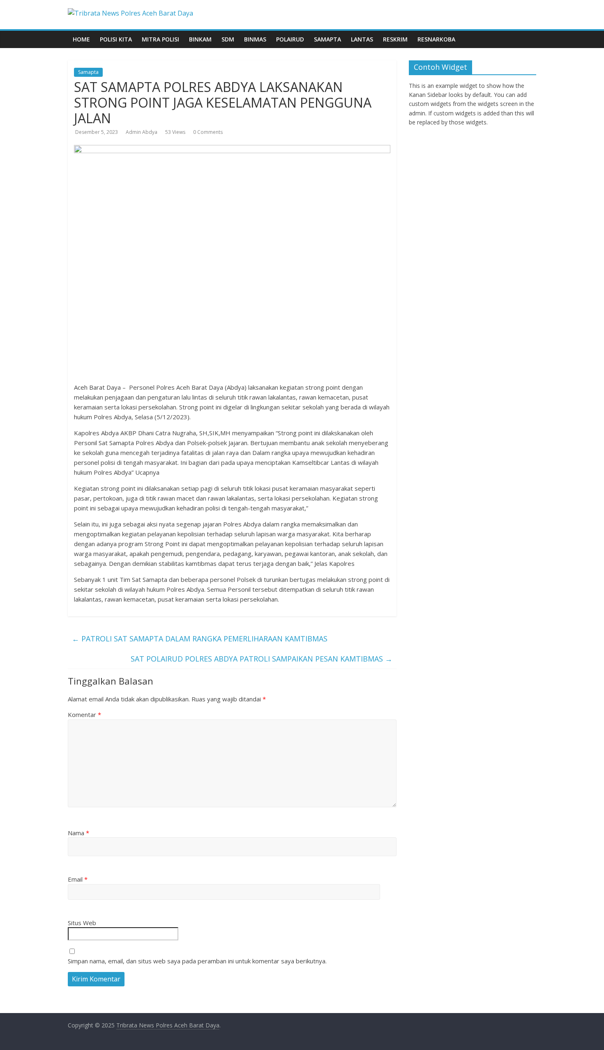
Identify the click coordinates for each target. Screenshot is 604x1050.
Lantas (362, 39)
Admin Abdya (141, 132)
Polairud (290, 39)
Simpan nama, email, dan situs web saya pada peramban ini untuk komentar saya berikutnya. (197, 961)
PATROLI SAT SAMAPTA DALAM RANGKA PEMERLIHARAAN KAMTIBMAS (199, 638)
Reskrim (395, 39)
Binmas (255, 39)
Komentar (84, 714)
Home (81, 39)
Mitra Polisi (160, 39)
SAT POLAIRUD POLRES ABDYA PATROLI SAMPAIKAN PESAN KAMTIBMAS (261, 659)
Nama (78, 833)
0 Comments (208, 132)
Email (78, 879)
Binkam (200, 39)
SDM (227, 39)
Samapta (327, 39)
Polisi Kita (116, 39)
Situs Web (82, 923)
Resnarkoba (436, 39)
